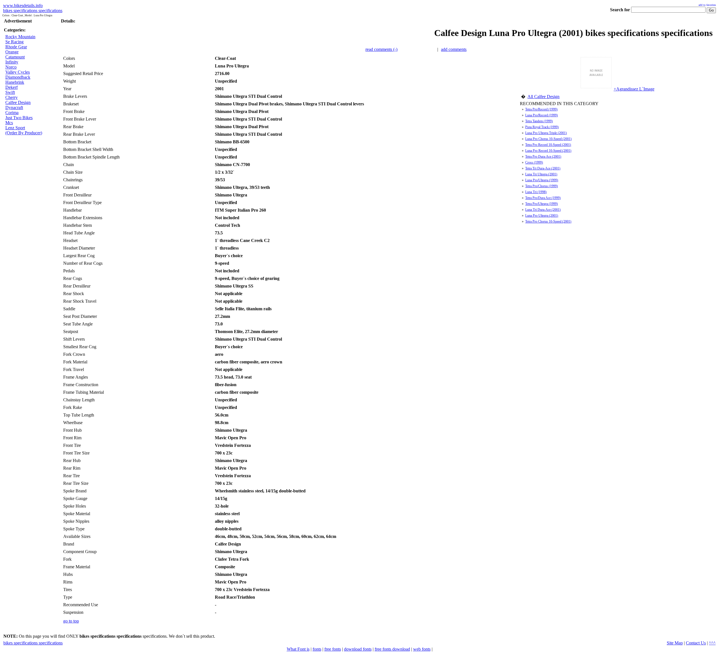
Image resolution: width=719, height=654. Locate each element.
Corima (12, 112)
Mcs (9, 122)
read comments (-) (381, 49)
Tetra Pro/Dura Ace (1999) (543, 198)
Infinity (11, 62)
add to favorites (707, 4)
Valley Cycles (17, 72)
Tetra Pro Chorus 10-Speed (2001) (548, 221)
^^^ (712, 643)
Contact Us (696, 643)
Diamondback (17, 77)
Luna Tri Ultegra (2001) (541, 174)
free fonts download (392, 649)
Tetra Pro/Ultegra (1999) (541, 204)
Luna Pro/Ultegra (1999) (541, 180)
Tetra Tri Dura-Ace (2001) (542, 168)
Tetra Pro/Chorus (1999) (541, 186)
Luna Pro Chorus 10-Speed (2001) (548, 139)
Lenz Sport (15, 127)
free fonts (332, 649)
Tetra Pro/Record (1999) (541, 109)
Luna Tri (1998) (536, 192)
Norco (11, 67)
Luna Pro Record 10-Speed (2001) (548, 151)
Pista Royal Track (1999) (542, 127)
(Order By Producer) (23, 132)
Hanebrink (14, 82)
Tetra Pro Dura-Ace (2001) (543, 157)
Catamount (15, 57)
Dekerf (11, 87)
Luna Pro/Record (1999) (541, 115)
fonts (317, 649)
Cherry (11, 97)
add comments (454, 49)
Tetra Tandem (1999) (539, 121)
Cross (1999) (534, 162)
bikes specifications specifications (32, 10)
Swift (10, 92)
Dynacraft (14, 107)
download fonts (358, 649)
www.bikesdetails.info (23, 5)
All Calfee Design (543, 96)
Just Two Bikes (19, 117)
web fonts (422, 649)
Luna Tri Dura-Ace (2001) (543, 210)
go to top (71, 621)
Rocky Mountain (20, 36)
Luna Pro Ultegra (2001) (541, 216)
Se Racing (14, 41)
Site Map (675, 643)
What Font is (298, 649)
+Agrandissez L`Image (634, 89)
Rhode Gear (16, 46)
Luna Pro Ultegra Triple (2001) (546, 133)
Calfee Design (18, 102)
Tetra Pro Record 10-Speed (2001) (548, 145)
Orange (12, 51)
